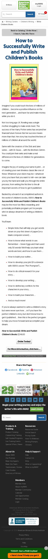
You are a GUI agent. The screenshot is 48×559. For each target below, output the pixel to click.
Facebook (12, 369)
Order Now (31, 31)
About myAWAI (21, 487)
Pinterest (38, 369)
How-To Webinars (32, 439)
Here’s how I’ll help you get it (25, 555)
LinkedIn (21, 373)
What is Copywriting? (33, 464)
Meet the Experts (12, 461)
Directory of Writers (13, 473)
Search (30, 14)
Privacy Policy (24, 535)
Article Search (30, 432)
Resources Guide (31, 429)
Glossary (28, 445)
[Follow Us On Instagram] (29, 400)
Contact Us (29, 458)
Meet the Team (11, 464)
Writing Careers (12, 22)
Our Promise (10, 458)
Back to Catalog (18, 31)
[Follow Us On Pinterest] (18, 400)
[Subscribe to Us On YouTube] (35, 400)
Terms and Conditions (24, 539)
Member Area (20, 484)
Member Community (23, 490)
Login (17, 502)
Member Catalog (21, 499)
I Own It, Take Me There (24, 34)
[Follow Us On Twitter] (12, 400)
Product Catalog (12, 432)
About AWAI (10, 455)
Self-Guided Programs (14, 438)
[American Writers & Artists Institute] (24, 5)
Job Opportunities (22, 496)
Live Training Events (13, 441)
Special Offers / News (14, 444)
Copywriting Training (14, 435)
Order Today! (24, 341)
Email (31, 373)
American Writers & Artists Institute (31, 530)
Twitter (25, 369)
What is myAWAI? (31, 467)
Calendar (18, 493)
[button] (9, 5)
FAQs (27, 461)
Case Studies (10, 470)
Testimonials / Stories (14, 467)
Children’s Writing (27, 22)
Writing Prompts (31, 442)
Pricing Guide (30, 436)
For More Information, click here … (24, 349)
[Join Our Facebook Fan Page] (7, 400)
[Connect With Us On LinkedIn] (24, 400)
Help (27, 455)
